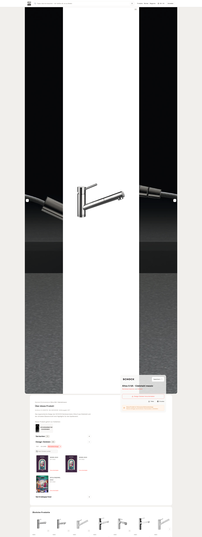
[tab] (37, 446)
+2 (129, 531)
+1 (48, 531)
